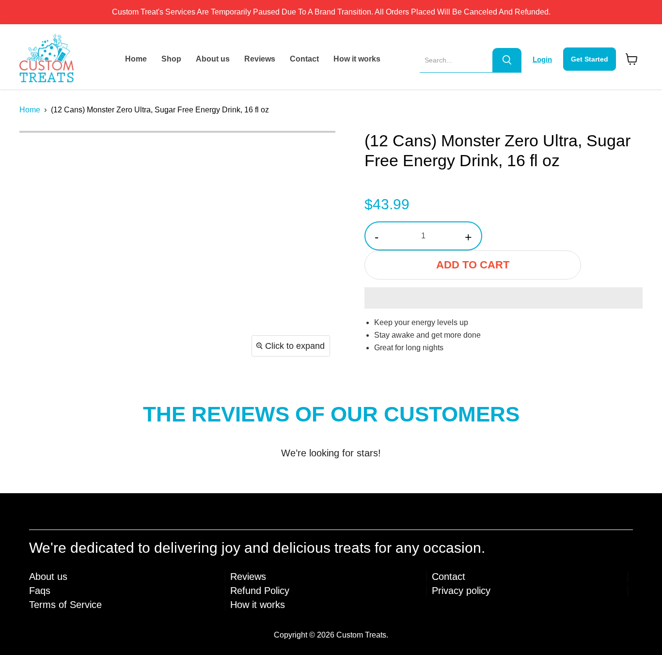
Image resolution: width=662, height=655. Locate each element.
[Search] (506, 60)
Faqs (39, 590)
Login (542, 59)
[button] (503, 298)
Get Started (589, 59)
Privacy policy (461, 590)
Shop (171, 59)
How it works (356, 59)
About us (213, 59)
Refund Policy (259, 590)
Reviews (259, 59)
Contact (304, 59)
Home (136, 59)
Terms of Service (65, 604)
